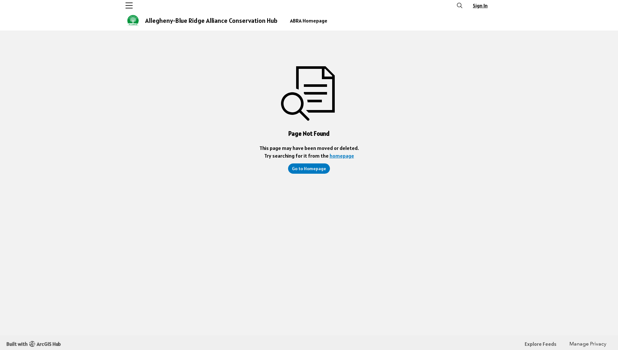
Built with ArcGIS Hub (33, 344)
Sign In (480, 5)
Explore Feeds (541, 344)
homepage (342, 155)
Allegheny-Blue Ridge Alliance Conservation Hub (211, 20)
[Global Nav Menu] (129, 5)
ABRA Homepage (308, 20)
